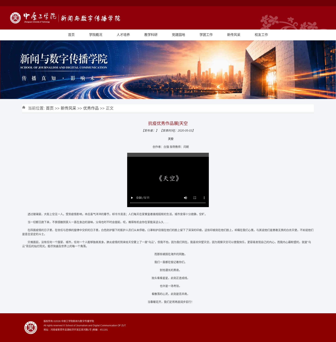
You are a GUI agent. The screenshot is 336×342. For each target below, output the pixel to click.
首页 (71, 35)
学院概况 (95, 35)
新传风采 (233, 35)
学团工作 (206, 35)
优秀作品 (91, 108)
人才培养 (123, 35)
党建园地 (178, 35)
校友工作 (261, 35)
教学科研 (151, 35)
